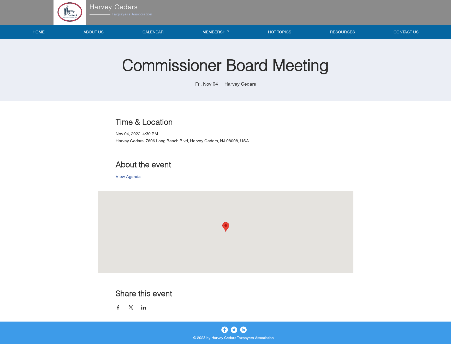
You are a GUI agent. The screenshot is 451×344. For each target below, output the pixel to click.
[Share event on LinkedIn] (143, 307)
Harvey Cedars (114, 7)
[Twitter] (234, 330)
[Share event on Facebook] (118, 307)
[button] (215, 31)
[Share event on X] (130, 307)
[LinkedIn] (243, 330)
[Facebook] (224, 330)
